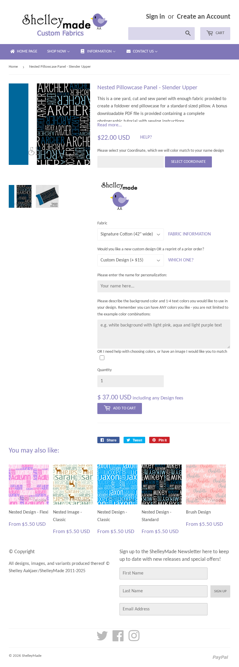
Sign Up (220, 591)
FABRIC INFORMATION (189, 234)
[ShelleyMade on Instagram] (134, 639)
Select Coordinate (188, 162)
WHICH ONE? (181, 260)
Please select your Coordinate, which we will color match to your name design (160, 151)
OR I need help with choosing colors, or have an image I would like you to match (162, 352)
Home (13, 67)
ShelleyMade (31, 656)
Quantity (104, 370)
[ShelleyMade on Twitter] (102, 639)
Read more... (109, 125)
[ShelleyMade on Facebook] (118, 639)
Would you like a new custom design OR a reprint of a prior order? (150, 249)
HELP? (146, 137)
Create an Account (203, 16)
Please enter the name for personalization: (132, 275)
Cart (219, 33)
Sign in (155, 16)
